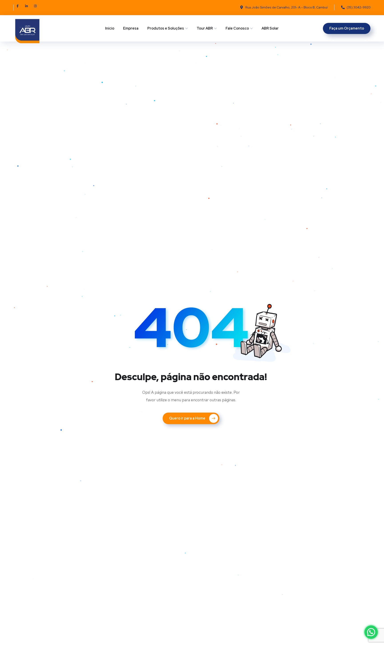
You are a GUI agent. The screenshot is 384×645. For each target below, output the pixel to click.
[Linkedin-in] (28, 7)
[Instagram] (37, 7)
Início (109, 28)
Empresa (130, 28)
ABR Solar (270, 28)
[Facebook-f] (19, 7)
